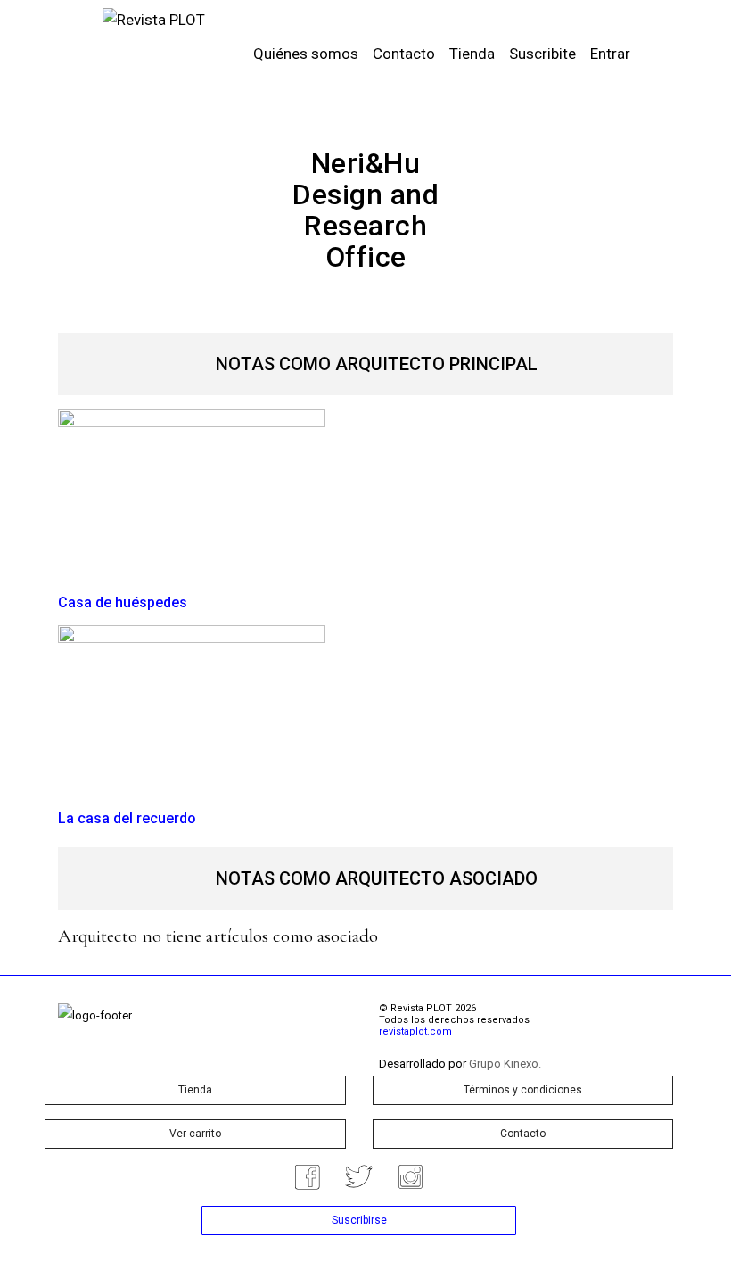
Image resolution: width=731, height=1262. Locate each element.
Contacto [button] (523, 1133)
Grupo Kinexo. (505, 1063)
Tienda (472, 53)
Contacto (404, 53)
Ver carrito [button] (195, 1133)
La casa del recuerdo (127, 818)
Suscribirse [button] (359, 1220)
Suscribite (542, 53)
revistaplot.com (415, 1031)
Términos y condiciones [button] (523, 1090)
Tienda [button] (195, 1090)
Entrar (610, 53)
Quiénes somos (305, 53)
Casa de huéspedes (122, 602)
